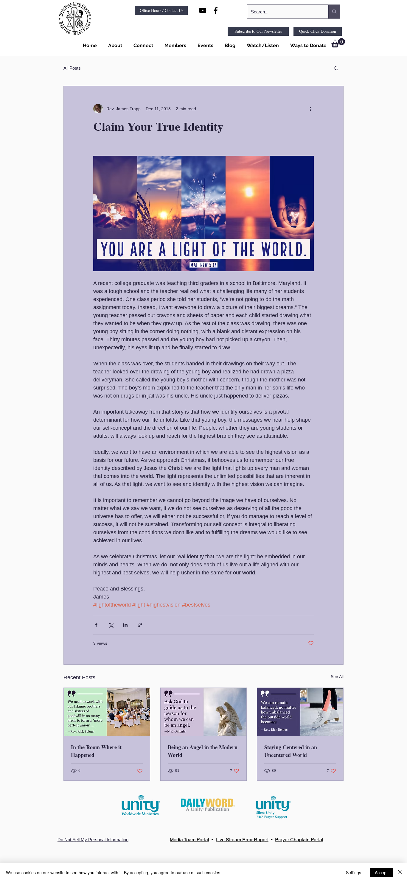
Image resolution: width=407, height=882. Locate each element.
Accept (381, 872)
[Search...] (334, 11)
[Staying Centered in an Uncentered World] (300, 712)
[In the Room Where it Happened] (107, 712)
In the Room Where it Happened (96, 751)
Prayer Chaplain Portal (299, 839)
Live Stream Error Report (242, 839)
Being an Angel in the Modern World (202, 751)
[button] (114, 45)
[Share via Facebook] (96, 625)
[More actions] (310, 108)
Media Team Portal (189, 839)
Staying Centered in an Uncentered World (290, 751)
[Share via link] (140, 625)
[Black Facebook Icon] (215, 10)
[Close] (399, 872)
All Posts (72, 68)
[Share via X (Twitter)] (111, 625)
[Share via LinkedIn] (125, 625)
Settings (353, 872)
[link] (338, 42)
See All (337, 676)
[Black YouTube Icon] (202, 10)
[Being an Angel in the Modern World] (204, 712)
